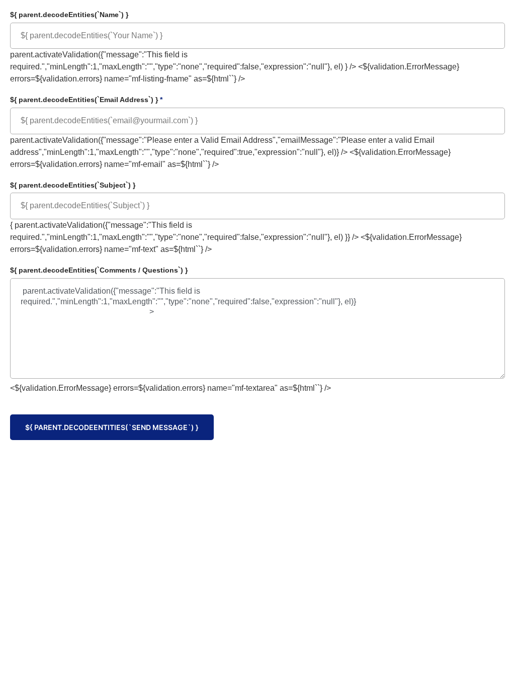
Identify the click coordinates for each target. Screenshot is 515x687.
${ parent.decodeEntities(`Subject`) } (72, 185)
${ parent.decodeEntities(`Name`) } (69, 15)
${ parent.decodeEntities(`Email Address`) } (86, 100)
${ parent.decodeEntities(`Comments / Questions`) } (99, 270)
